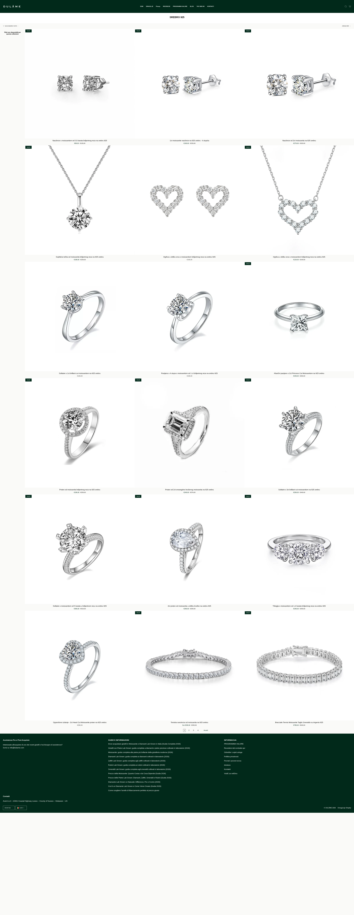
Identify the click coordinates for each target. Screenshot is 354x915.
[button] (150, 6)
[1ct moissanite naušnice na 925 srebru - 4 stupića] (189, 84)
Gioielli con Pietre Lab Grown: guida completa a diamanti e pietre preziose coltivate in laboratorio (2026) (149, 748)
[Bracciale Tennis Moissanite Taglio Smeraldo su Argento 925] (299, 665)
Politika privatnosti (231, 757)
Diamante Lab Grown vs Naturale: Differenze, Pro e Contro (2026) (134, 782)
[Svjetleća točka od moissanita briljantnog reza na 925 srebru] (80, 200)
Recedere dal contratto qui (234, 748)
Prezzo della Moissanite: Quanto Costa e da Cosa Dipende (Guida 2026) (137, 773)
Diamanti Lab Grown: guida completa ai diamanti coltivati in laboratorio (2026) (138, 757)
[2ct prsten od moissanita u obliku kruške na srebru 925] (189, 549)
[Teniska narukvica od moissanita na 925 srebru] (189, 665)
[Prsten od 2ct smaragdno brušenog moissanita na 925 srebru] (189, 433)
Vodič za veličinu (230, 773)
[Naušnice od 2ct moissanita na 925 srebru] (299, 84)
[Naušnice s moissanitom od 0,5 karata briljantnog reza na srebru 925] (80, 84)
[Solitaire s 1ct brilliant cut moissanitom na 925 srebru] (80, 316)
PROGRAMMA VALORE (234, 744)
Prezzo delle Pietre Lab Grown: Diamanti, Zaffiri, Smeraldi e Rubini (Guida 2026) (139, 778)
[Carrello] (350, 6)
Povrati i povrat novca (232, 761)
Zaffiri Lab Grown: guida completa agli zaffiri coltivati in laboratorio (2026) (136, 761)
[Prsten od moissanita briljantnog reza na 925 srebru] (80, 433)
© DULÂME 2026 (330, 808)
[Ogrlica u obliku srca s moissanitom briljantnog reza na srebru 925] (189, 200)
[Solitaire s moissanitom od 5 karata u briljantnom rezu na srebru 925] (80, 549)
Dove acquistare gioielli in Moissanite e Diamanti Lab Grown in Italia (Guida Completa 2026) (144, 744)
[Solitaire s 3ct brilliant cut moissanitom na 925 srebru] (299, 433)
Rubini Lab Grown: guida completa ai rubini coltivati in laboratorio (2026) (136, 765)
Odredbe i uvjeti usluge (233, 752)
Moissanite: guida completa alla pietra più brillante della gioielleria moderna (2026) (140, 752)
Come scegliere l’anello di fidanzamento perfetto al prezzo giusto (133, 790)
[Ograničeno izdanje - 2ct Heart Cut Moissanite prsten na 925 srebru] (80, 665)
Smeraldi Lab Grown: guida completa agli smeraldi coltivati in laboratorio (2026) (139, 769)
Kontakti (227, 769)
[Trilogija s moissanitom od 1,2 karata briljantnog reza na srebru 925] (299, 549)
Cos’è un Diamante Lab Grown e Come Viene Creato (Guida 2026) (134, 786)
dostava (227, 765)
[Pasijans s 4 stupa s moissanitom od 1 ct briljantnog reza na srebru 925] (189, 316)
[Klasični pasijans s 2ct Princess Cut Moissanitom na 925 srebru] (299, 316)
